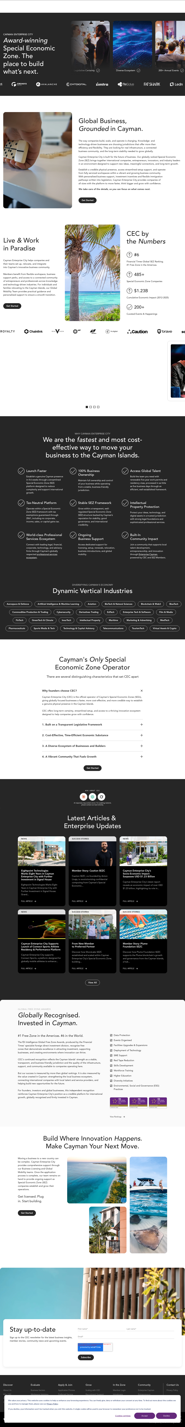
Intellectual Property (90, 620)
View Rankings (115, 1117)
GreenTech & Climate (42, 620)
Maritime (113, 620)
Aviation (92, 604)
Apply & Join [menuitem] (65, 1384)
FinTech (19, 620)
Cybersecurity (63, 612)
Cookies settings (123, 1416)
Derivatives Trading (88, 612)
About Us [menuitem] (7, 1390)
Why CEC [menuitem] (7, 1394)
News (24, 839)
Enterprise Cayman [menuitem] (146, 1390)
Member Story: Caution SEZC (88, 870)
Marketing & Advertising (139, 620)
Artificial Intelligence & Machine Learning (58, 604)
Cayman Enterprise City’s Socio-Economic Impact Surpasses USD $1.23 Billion (139, 873)
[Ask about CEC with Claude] (83, 797)
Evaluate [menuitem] (35, 1384)
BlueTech (173, 604)
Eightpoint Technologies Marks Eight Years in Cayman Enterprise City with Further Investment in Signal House (37, 875)
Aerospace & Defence (18, 604)
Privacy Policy (52, 1404)
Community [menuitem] (144, 1384)
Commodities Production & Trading (30, 612)
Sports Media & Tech (44, 628)
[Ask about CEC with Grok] (101, 797)
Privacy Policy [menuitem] (172, 1390)
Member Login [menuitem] (119, 1390)
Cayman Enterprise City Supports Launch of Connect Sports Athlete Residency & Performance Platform (41, 946)
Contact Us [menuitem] (173, 1384)
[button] (87, 407)
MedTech (164, 620)
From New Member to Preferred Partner (83, 945)
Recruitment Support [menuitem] (95, 1394)
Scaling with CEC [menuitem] (93, 1390)
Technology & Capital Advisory (78, 628)
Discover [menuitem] (8, 1384)
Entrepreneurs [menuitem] (144, 1394)
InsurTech (66, 620)
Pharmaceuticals (17, 628)
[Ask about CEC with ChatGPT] (92, 797)
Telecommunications (113, 628)
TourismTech (138, 628)
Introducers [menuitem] (118, 1394)
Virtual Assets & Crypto (164, 628)
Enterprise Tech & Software (137, 612)
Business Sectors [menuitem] (38, 1390)
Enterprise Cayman (148, 554)
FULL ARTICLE (27, 901)
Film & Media (166, 612)
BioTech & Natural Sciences (118, 604)
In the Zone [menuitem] (119, 1384)
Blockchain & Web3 (151, 604)
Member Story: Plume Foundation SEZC (135, 945)
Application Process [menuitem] (66, 1390)
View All (92, 982)
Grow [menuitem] (89, 1384)
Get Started (87, 200)
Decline (166, 1416)
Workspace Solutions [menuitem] (39, 1394)
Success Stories (80, 839)
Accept (145, 1416)
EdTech (110, 612)
